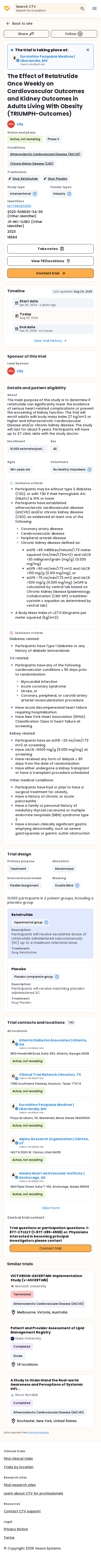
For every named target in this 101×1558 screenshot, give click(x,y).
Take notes (48, 248)
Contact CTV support (22, 1511)
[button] (45, 154)
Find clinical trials (18, 1458)
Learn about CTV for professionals (33, 1493)
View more (51, 1208)
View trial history (48, 340)
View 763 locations (47, 261)
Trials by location (18, 1467)
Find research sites (20, 1485)
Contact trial (47, 273)
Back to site (22, 23)
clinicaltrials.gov (38, 1432)
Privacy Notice (16, 1529)
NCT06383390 (19, 206)
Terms (9, 1537)
